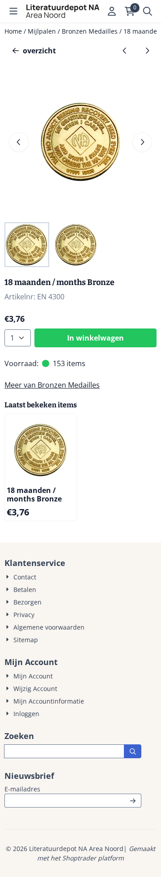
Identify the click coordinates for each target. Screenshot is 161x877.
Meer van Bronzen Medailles (52, 385)
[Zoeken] (132, 751)
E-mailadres (72, 788)
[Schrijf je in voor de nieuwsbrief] (132, 801)
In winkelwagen (95, 338)
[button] (13, 11)
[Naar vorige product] (124, 50)
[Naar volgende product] (147, 50)
